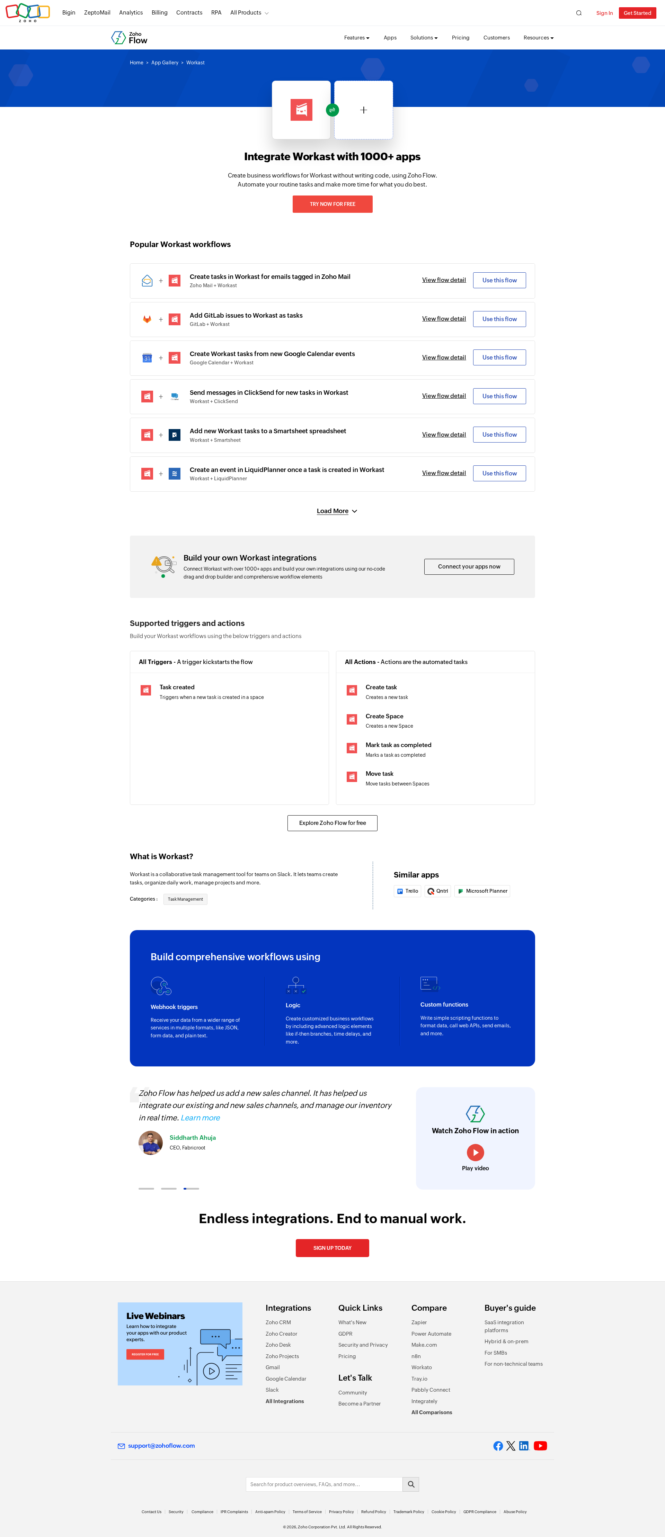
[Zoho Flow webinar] (180, 1343)
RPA (216, 12)
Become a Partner (359, 1404)
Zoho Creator (282, 1334)
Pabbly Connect (430, 1390)
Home (136, 62)
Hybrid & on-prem (507, 1341)
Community (352, 1392)
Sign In (604, 13)
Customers (497, 37)
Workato (421, 1367)
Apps (390, 37)
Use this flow (499, 280)
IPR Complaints (234, 1512)
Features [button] (354, 37)
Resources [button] (536, 37)
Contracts (189, 12)
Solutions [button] (421, 37)
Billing (160, 12)
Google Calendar (286, 1379)
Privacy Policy (341, 1512)
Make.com (424, 1345)
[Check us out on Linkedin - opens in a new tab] (524, 1446)
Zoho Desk (278, 1345)
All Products (245, 12)
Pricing (461, 37)
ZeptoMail (97, 12)
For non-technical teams (514, 1364)
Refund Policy (373, 1512)
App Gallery (164, 62)
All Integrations (285, 1401)
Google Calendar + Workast (222, 362)
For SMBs (496, 1353)
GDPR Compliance (479, 1512)
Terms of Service (307, 1512)
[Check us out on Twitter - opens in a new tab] (511, 1445)
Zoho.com (27, 13)
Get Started (637, 13)
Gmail (273, 1367)
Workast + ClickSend (214, 401)
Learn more (200, 1117)
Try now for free (332, 204)
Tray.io (419, 1379)
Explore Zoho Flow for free (332, 823)
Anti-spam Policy (270, 1512)
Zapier (419, 1322)
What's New (352, 1322)
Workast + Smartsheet (215, 440)
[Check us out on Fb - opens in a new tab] (498, 1446)
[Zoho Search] (579, 13)
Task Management (185, 899)
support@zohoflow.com (161, 1445)
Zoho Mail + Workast (213, 285)
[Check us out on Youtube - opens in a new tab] (540, 1446)
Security (176, 1512)
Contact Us (151, 1512)
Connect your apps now (469, 566)
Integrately (424, 1401)
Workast (195, 62)
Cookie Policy (444, 1512)
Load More (332, 511)
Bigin (69, 12)
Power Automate (431, 1334)
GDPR (345, 1334)
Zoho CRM (278, 1322)
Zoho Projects (282, 1356)
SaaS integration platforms (504, 1326)
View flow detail (444, 279)
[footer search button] (410, 1484)
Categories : (144, 899)
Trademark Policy (408, 1512)
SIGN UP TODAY (332, 1248)
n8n (416, 1356)
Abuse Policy (515, 1512)
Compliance (202, 1512)
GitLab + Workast (210, 324)
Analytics (131, 12)
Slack (272, 1390)
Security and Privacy (363, 1345)
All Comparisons (431, 1412)
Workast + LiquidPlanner (218, 478)
